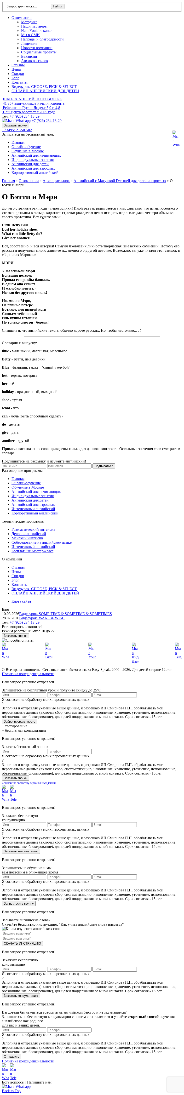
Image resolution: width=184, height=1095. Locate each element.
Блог (15, 78)
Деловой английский (29, 534)
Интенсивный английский (33, 509)
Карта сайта (21, 601)
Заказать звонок (15, 125)
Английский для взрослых (33, 168)
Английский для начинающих (36, 155)
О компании (22, 18)
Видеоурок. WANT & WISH (42, 618)
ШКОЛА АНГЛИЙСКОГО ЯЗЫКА (32, 99)
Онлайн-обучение (26, 147)
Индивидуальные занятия (33, 160)
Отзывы (18, 65)
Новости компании (36, 48)
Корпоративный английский (35, 173)
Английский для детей (30, 164)
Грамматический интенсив (33, 529)
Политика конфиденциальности (28, 674)
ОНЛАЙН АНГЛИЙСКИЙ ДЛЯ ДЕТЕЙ (45, 91)
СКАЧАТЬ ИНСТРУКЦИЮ (22, 943)
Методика (29, 22)
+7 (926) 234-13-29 (25, 116)
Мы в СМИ (30, 35)
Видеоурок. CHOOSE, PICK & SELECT (44, 87)
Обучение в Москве (28, 151)
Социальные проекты (39, 52)
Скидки (18, 74)
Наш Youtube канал (36, 31)
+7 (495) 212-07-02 (17, 130)
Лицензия (29, 43)
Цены (16, 69)
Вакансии (29, 56)
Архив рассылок (34, 61)
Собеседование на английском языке (42, 542)
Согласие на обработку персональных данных (29, 783)
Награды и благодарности (42, 39)
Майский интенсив (27, 538)
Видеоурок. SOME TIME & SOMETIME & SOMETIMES (65, 614)
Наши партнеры (34, 26)
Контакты (20, 82)
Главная (18, 142)
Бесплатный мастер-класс (32, 551)
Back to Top (11, 1091)
